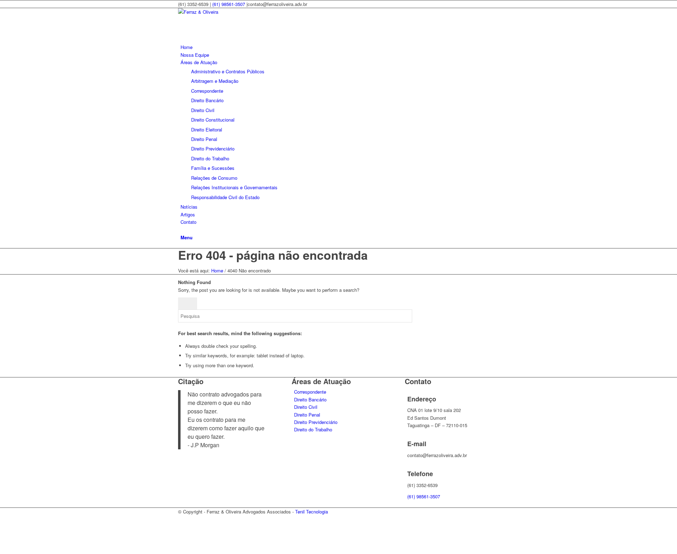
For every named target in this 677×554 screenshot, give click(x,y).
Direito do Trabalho (313, 429)
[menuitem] (340, 47)
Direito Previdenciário (315, 422)
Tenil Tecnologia (311, 511)
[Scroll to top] (2, 550)
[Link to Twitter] (182, 527)
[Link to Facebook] (182, 519)
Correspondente (310, 391)
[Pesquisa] (182, 229)
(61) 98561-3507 (228, 4)
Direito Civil (305, 407)
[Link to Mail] (182, 534)
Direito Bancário (310, 399)
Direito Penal (307, 414)
